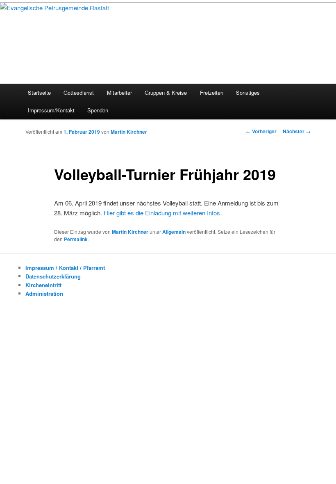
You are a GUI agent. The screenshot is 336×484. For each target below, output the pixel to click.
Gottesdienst (79, 92)
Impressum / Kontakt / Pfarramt (65, 268)
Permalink (76, 239)
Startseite (39, 92)
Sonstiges (248, 92)
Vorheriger (261, 131)
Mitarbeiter (119, 92)
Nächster (297, 131)
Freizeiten (211, 92)
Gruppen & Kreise (166, 92)
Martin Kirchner (129, 131)
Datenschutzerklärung (53, 276)
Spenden (97, 110)
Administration (44, 293)
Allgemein (174, 231)
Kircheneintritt (43, 285)
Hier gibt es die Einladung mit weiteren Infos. (163, 212)
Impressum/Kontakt (51, 110)
